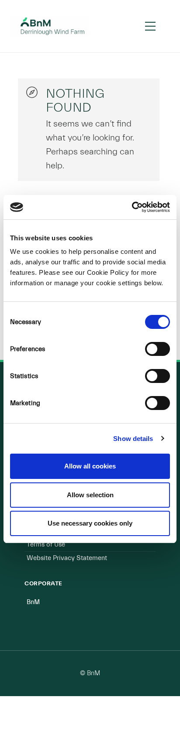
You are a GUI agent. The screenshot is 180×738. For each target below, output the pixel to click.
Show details (133, 438)
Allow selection (90, 495)
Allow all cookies (90, 466)
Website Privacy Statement (67, 558)
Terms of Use (46, 544)
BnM (33, 602)
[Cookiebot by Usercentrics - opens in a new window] (131, 207)
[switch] (157, 349)
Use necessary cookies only (90, 523)
